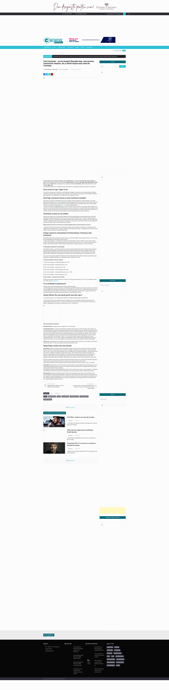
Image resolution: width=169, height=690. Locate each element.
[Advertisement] (84, 25)
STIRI (54, 47)
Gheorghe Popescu (74, 396)
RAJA (108, 656)
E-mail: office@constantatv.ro (81, 13)
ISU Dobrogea (117, 650)
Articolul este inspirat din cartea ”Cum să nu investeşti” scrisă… (99, 670)
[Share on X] (47, 74)
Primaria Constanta (117, 653)
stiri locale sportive (84, 396)
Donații (77, 47)
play (129, 13)
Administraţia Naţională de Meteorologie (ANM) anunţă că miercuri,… (78, 657)
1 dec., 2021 (77, 420)
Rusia (113, 656)
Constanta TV (47, 47)
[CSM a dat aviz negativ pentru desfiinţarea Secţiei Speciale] (54, 434)
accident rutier (110, 647)
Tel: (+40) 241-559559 (67, 13)
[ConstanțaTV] (55, 40)
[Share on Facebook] (44, 74)
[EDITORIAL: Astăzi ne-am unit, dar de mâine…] (54, 421)
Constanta (117, 647)
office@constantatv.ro (49, 650)
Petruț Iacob (54, 69)
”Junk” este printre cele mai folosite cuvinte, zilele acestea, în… (99, 655)
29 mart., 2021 (77, 448)
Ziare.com (63, 205)
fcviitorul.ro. (55, 280)
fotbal (59, 396)
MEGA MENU (89, 47)
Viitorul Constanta (47, 399)
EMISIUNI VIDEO (61, 47)
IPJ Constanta (109, 650)
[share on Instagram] (52, 74)
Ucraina (118, 665)
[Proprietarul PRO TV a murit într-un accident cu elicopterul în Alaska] (54, 448)
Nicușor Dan (109, 653)
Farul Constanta (52, 396)
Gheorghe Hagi (65, 396)
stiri (51, 393)
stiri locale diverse (120, 662)
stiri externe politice (111, 659)
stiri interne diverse (120, 659)
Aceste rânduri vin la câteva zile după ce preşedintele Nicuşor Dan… (99, 648)
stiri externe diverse (119, 656)
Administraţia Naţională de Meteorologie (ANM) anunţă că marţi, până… (78, 664)
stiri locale (57, 393)
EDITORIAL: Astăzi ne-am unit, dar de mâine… (81, 417)
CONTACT (83, 47)
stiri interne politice (110, 662)
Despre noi (70, 47)
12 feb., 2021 (77, 435)
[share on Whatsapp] (49, 74)
